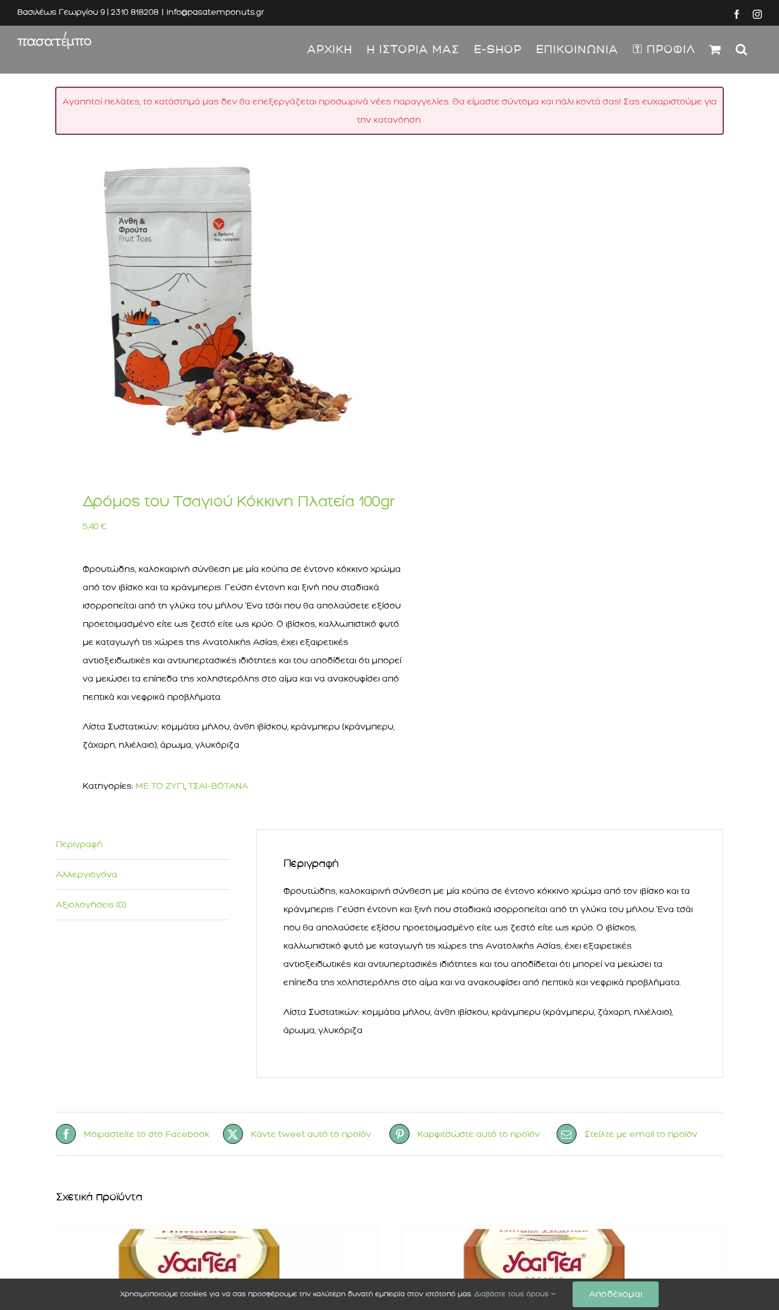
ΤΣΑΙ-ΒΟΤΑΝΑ (218, 786)
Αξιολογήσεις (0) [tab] (91, 905)
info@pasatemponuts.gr (215, 12)
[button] (742, 49)
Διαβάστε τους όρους (512, 1294)
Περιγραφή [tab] (79, 844)
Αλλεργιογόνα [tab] (86, 874)
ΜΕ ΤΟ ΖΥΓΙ (160, 786)
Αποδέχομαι (615, 1294)
